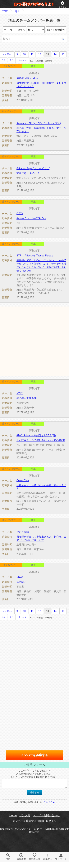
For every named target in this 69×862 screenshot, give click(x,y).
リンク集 (24, 815)
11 (32, 54)
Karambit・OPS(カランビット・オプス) (38, 123)
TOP (5, 11)
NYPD (19, 393)
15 (63, 54)
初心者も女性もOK (27, 398)
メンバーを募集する (34, 755)
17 (11, 60)
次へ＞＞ (22, 60)
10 (24, 54)
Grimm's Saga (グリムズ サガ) (33, 168)
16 (3, 60)
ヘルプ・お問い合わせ (46, 815)
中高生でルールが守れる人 (31, 218)
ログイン (62, 4)
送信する (34, 792)
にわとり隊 (22, 532)
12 (39, 54)
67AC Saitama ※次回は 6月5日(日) (36, 435)
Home (13, 815)
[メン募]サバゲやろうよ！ (34, 4)
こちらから (49, 802)
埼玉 (17, 11)
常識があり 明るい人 (28, 173)
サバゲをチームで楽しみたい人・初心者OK (40, 440)
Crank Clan (22, 480)
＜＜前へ (7, 54)
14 (55, 54)
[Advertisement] (34, 340)
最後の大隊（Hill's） (27, 78)
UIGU (19, 576)
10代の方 (21, 581)
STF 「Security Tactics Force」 (35, 255)
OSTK (19, 213)
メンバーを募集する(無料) (28, 820)
